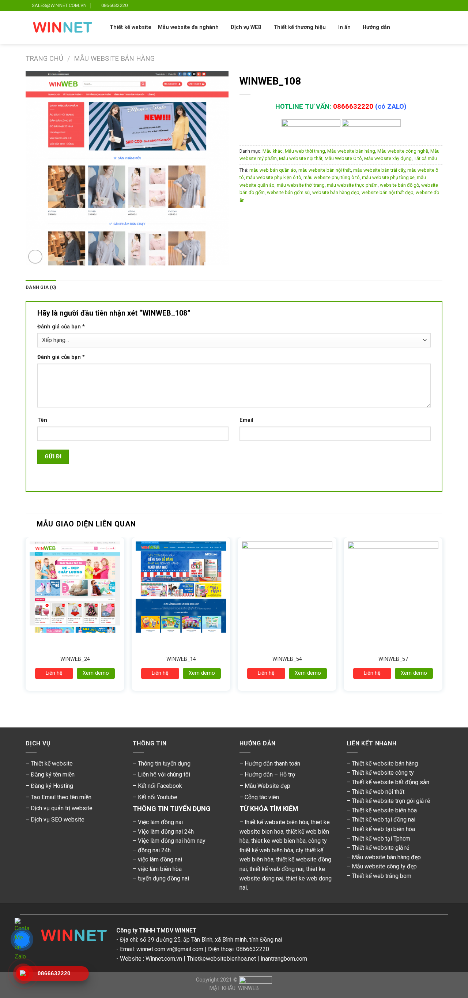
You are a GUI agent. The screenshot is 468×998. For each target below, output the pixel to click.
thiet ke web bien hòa (278, 840)
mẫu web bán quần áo (272, 170)
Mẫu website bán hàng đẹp (386, 857)
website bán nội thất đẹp (388, 192)
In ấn (344, 27)
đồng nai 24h (154, 850)
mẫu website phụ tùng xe (388, 177)
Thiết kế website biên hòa (384, 810)
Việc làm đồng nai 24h (166, 831)
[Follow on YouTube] (439, 5)
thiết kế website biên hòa (276, 822)
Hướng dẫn (376, 27)
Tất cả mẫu (425, 158)
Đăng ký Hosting (52, 785)
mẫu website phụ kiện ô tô (273, 177)
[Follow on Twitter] (418, 5)
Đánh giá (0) (41, 287)
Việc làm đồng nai (160, 822)
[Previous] (25, 622)
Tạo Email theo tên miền (61, 797)
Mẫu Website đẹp (267, 785)
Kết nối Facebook (160, 785)
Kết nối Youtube (157, 797)
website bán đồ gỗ (399, 185)
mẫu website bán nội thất (324, 170)
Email (246, 420)
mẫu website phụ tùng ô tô (331, 177)
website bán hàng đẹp (335, 192)
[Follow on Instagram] (403, 5)
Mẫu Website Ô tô (343, 158)
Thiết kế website (130, 27)
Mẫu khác (273, 151)
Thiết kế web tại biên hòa (383, 829)
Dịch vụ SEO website (57, 819)
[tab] (41, 287)
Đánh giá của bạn (61, 327)
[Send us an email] (425, 5)
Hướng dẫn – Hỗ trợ (270, 774)
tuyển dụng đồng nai (163, 878)
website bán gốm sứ (288, 192)
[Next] (442, 622)
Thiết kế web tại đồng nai (383, 819)
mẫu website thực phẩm (352, 185)
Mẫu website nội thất (300, 158)
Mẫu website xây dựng (388, 158)
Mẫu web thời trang (305, 151)
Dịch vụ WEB (246, 27)
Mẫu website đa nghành (188, 27)
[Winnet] (71, 937)
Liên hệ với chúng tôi (164, 774)
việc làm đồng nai (160, 859)
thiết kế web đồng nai (276, 868)
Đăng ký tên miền (53, 774)
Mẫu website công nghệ (402, 151)
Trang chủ (44, 58)
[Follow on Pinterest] (432, 5)
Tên (42, 420)
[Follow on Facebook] (397, 5)
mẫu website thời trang (301, 185)
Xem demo (96, 673)
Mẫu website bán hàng (114, 58)
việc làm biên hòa (160, 868)
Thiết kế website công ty (383, 772)
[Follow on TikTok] (411, 5)
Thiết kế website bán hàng (385, 763)
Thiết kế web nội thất (378, 791)
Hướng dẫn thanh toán (272, 763)
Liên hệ (54, 673)
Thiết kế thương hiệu (299, 27)
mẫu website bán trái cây (379, 170)
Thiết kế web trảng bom (381, 875)
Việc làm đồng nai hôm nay (171, 840)
